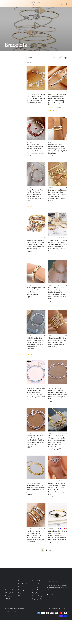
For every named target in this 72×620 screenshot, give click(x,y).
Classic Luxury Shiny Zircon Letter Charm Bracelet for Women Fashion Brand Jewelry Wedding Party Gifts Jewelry (57, 342)
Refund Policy (9, 590)
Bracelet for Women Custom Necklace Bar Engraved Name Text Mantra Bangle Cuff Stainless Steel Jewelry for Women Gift (35, 536)
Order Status (36, 581)
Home (20, 581)
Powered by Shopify (10, 611)
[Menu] (5, 4)
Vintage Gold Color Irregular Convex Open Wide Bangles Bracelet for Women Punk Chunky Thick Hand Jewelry (57, 149)
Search (7, 581)
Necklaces (22, 587)
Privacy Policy (10, 593)
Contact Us (9, 596)
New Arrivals (22, 584)
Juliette (11, 608)
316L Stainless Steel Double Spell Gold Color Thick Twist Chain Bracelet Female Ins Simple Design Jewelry (36, 487)
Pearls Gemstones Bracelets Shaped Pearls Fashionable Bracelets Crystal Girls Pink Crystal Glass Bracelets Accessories (36, 149)
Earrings (21, 590)
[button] (56, 4)
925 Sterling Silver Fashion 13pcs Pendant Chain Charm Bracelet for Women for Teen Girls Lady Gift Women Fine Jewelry (36, 98)
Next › (51, 550)
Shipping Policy (37, 599)
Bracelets (21, 593)
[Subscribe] (66, 581)
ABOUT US (8, 599)
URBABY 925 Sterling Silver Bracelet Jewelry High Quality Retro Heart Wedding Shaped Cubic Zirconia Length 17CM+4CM (36, 392)
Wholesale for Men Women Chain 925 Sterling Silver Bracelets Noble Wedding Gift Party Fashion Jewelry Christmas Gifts (36, 440)
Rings (20, 596)
